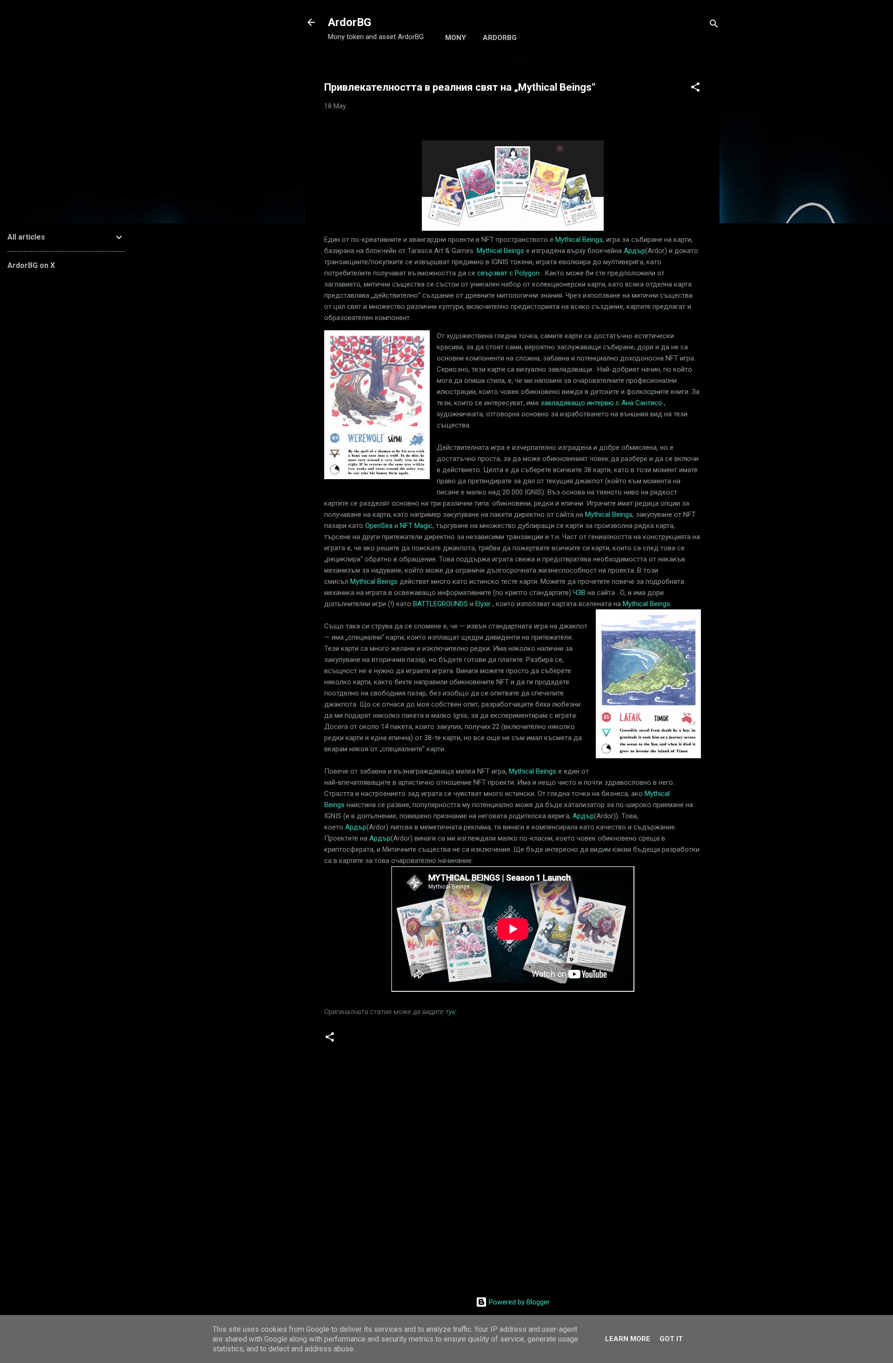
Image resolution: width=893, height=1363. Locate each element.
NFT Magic (416, 525)
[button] (695, 88)
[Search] (714, 25)
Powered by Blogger (518, 1302)
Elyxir (483, 604)
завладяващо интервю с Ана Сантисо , (603, 403)
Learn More (627, 1339)
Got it (671, 1339)
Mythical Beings (579, 239)
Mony (455, 37)
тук (451, 1012)
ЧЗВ (579, 592)
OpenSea (379, 525)
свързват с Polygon (508, 273)
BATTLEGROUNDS (440, 604)
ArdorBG (349, 22)
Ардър (634, 251)
